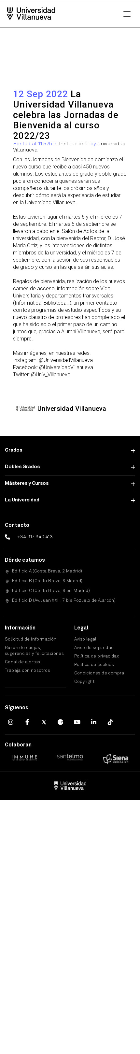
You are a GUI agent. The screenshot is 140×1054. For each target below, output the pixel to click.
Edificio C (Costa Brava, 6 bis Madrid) (51, 591)
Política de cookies (94, 665)
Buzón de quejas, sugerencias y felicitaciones (34, 651)
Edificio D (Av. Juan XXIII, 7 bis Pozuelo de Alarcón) (64, 601)
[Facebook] (27, 722)
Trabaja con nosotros (27, 671)
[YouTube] (77, 722)
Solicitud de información (31, 639)
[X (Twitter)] (44, 722)
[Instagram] (11, 722)
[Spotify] (60, 722)
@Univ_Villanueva (50, 374)
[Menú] (126, 14)
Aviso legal (85, 639)
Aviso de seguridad (94, 648)
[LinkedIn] (94, 722)
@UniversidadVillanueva (66, 360)
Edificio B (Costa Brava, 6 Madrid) (47, 581)
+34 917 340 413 (35, 537)
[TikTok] (110, 722)
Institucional (74, 144)
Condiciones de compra (99, 673)
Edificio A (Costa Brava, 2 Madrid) (47, 571)
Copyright (84, 682)
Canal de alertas (22, 662)
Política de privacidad (97, 656)
